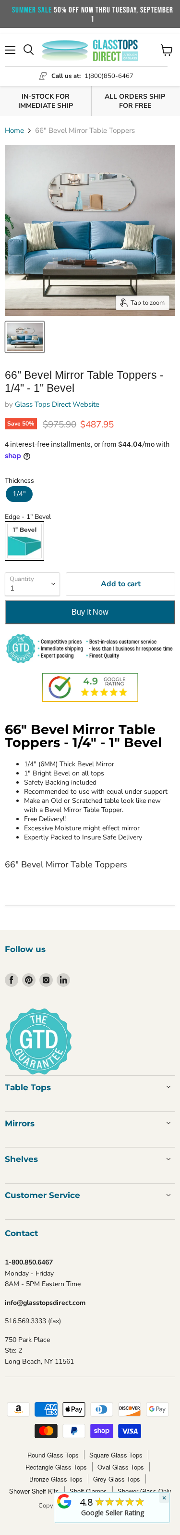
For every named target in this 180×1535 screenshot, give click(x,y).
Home (14, 130)
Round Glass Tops (53, 1454)
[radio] (19, 494)
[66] (24, 337)
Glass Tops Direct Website (57, 404)
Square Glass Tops (116, 1454)
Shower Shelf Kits (34, 1491)
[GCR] (64, 1501)
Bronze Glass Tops (56, 1478)
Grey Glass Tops (116, 1478)
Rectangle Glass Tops (56, 1466)
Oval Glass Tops (120, 1466)
